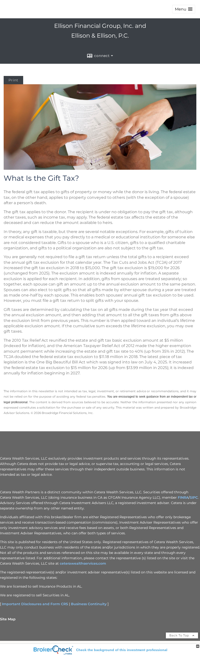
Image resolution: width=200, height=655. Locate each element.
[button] (183, 9)
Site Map (8, 619)
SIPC (194, 497)
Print (13, 80)
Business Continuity (89, 604)
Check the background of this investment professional (121, 650)
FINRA (183, 497)
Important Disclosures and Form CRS (35, 604)
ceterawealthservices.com (83, 563)
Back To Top (179, 635)
